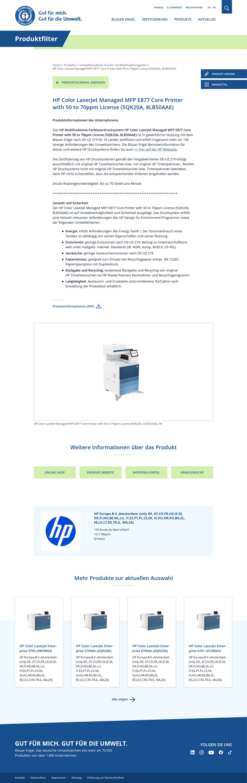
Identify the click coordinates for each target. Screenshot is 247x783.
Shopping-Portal (146, 472)
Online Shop (55, 472)
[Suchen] (227, 8)
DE (209, 7)
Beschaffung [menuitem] (194, 7)
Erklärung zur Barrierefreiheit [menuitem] (105, 777)
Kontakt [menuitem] (20, 777)
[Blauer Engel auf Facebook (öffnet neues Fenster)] (221, 752)
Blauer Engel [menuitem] (123, 19)
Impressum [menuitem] (59, 777)
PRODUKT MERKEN (223, 74)
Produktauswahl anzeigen (83, 82)
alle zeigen (120, 699)
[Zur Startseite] (52, 16)
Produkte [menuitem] (182, 19)
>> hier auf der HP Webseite (155, 149)
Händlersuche (192, 472)
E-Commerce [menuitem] (174, 7)
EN (214, 7)
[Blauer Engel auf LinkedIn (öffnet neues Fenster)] (192, 752)
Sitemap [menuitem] (76, 777)
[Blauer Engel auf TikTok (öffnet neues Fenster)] (230, 752)
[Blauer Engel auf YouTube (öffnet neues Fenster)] (211, 752)
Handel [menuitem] (158, 7)
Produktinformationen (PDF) (73, 306)
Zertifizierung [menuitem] (155, 19)
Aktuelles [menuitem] (207, 19)
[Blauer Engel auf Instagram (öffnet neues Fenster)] (201, 752)
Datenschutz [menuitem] (38, 777)
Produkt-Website (100, 472)
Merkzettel (219, 84)
